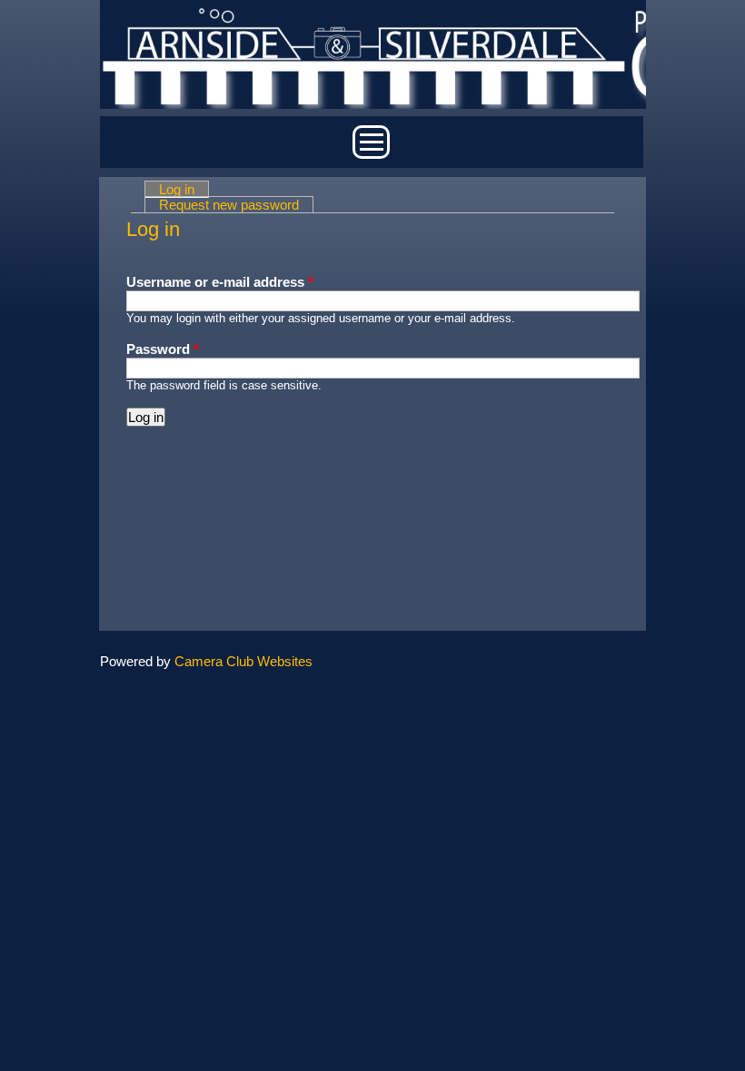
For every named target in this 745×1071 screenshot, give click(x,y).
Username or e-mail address (219, 282)
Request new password (229, 204)
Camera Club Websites (243, 661)
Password (162, 349)
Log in (184, 189)
